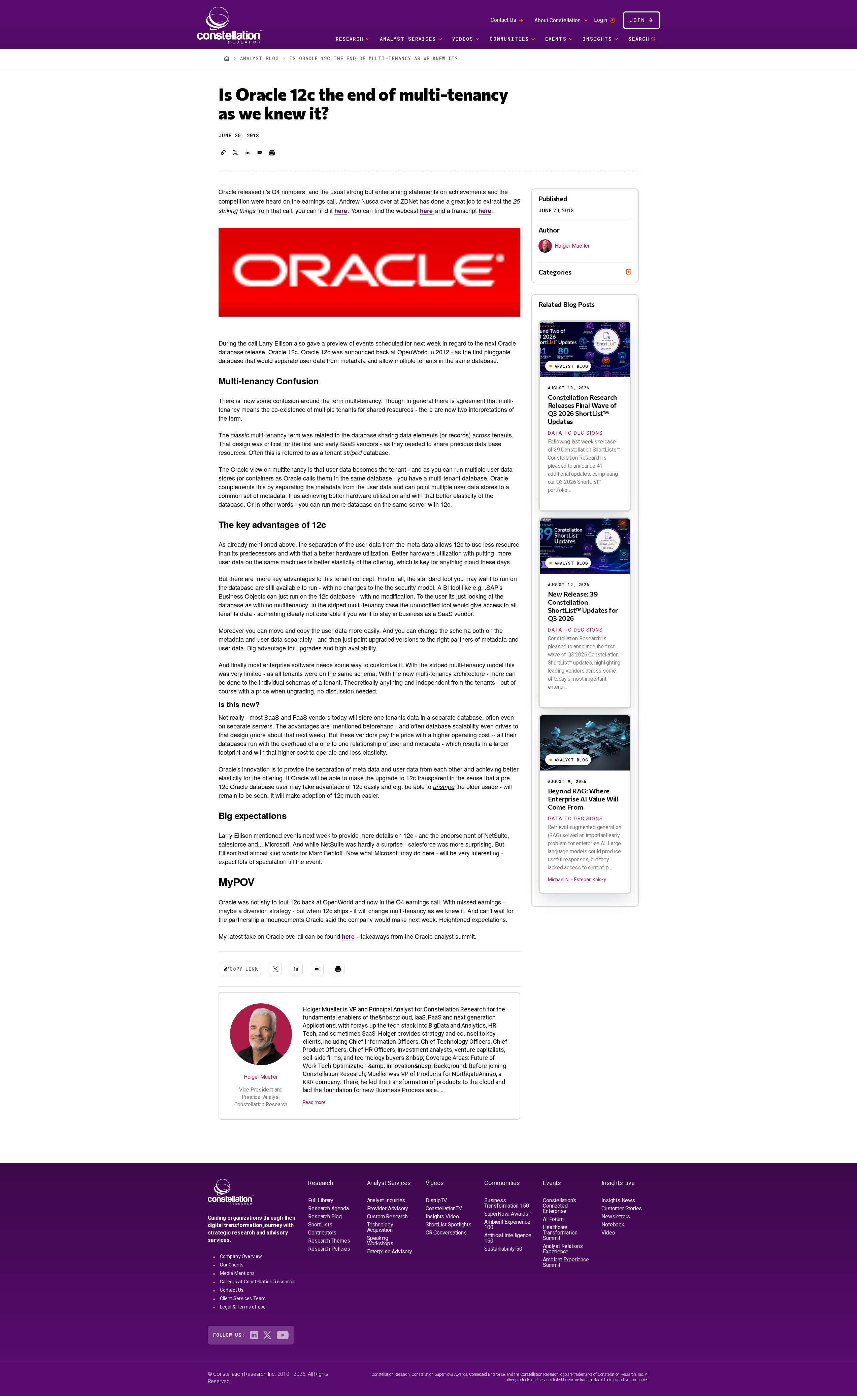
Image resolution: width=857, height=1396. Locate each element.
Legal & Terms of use (243, 1307)
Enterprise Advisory (389, 1251)
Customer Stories (621, 1208)
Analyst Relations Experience (563, 1249)
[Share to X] (235, 152)
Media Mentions (237, 1273)
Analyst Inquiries (386, 1200)
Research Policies (329, 1249)
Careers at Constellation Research (257, 1281)
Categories (554, 272)
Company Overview (241, 1256)
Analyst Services (408, 39)
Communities (509, 39)
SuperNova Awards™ (508, 1214)
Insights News (618, 1200)
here (340, 210)
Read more (314, 1102)
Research (350, 39)
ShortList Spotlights (448, 1224)
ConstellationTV (444, 1208)
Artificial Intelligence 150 (507, 1238)
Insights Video (442, 1216)
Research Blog (324, 1216)
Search (639, 39)
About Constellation (557, 20)
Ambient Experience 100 (507, 1224)
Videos (462, 39)
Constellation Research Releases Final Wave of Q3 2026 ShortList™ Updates (582, 409)
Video (608, 1232)
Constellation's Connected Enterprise (559, 1205)
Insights (597, 39)
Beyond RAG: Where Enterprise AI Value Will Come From (583, 799)
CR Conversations (446, 1232)
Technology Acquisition (380, 1227)
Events (556, 39)
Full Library (320, 1200)
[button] (223, 152)
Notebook (612, 1224)
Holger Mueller (261, 1077)
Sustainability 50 (503, 1249)
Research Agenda (328, 1208)
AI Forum (553, 1219)
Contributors (322, 1232)
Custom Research (387, 1216)
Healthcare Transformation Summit (560, 1232)
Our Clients (232, 1264)
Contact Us (503, 20)
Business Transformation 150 (506, 1203)
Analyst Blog (259, 58)
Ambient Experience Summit (566, 1262)
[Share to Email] (259, 152)
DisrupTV (436, 1200)
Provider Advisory (387, 1208)
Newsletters (615, 1216)
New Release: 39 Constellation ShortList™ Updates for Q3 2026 (583, 606)
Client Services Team (243, 1298)
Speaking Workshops (380, 1241)
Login (600, 20)
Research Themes (329, 1241)
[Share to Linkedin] (247, 152)
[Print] (271, 152)
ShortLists (320, 1224)
